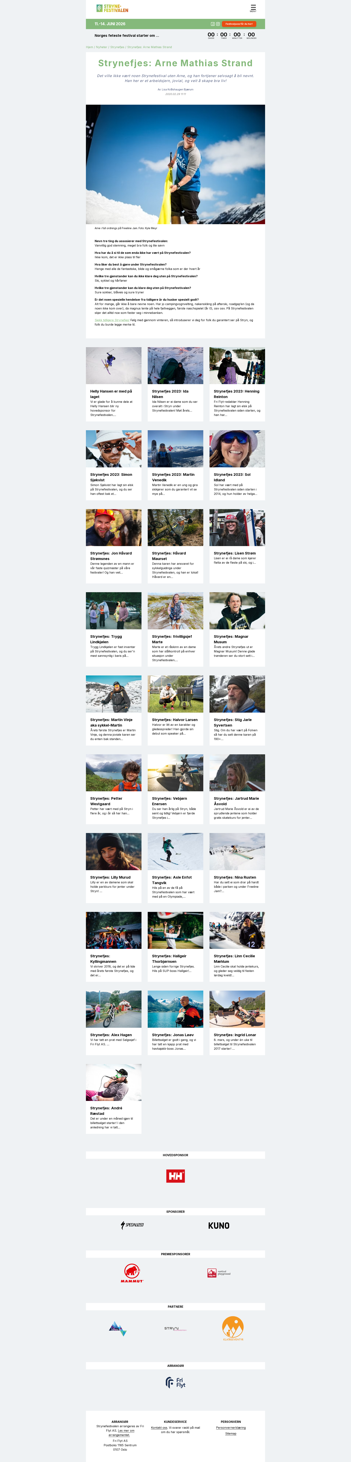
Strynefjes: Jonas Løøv (173, 1035)
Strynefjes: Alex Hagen (111, 1035)
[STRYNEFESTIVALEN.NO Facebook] (213, 24)
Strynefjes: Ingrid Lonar (235, 1035)
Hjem (89, 47)
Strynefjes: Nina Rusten (235, 877)
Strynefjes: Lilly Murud (110, 877)
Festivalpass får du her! (239, 24)
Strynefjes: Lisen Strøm (235, 553)
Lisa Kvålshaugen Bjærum (177, 89)
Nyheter (101, 47)
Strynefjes (117, 47)
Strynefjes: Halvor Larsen (175, 720)
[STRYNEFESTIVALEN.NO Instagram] (218, 24)
